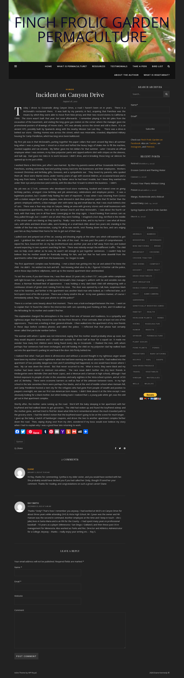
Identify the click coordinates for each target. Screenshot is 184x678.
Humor (70, 89)
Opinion (19, 441)
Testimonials (118, 66)
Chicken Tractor (142, 258)
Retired (134, 163)
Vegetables (152, 372)
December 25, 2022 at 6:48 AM (39, 506)
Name (18, 567)
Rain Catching (158, 354)
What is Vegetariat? (157, 74)
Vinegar (137, 377)
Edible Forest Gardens (145, 288)
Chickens (155, 252)
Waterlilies (153, 377)
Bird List (157, 66)
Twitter (153, 143)
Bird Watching (141, 246)
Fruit (136, 294)
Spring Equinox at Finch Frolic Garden (149, 209)
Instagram (136, 146)
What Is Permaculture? (72, 66)
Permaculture (155, 336)
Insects (150, 330)
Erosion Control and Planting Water (148, 170)
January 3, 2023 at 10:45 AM (39, 472)
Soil (148, 360)
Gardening (138, 300)
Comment (19, 610)
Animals (137, 234)
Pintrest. (150, 146)
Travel (136, 372)
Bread (157, 246)
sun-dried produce (143, 366)
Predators (139, 354)
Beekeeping (139, 240)
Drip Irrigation (141, 282)
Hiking (136, 324)
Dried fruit (153, 270)
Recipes (137, 360)
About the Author (126, 74)
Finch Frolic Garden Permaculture (92, 29)
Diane (20, 448)
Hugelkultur (152, 324)
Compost (155, 264)
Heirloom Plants (142, 318)
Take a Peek (140, 66)
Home (48, 66)
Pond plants (140, 348)
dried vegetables (142, 276)
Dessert (137, 270)
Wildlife (149, 384)
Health (151, 312)
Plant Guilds (140, 342)
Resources (98, 66)
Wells (136, 384)
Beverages (156, 240)
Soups (159, 360)
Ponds (156, 348)
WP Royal (32, 672)
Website (18, 595)
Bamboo (151, 234)
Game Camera (151, 294)
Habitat (137, 312)
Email (17, 581)
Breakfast (138, 252)
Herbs (160, 318)
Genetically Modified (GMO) (148, 306)
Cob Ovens (138, 264)
